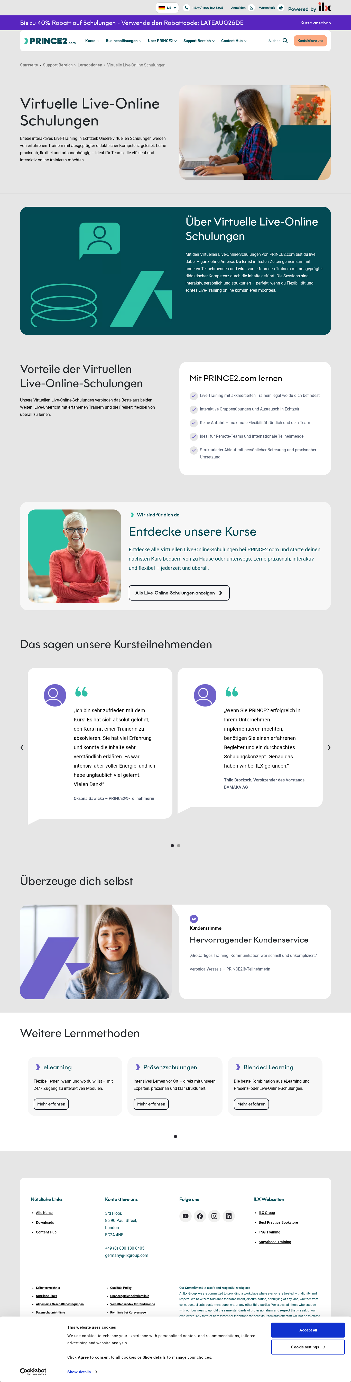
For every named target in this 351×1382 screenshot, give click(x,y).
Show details (79, 1372)
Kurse (90, 40)
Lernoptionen (90, 65)
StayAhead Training (275, 1242)
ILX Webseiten (269, 1199)
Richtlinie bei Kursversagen (128, 1312)
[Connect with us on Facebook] (200, 1216)
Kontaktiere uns (310, 40)
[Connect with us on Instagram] (214, 1216)
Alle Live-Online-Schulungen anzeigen (175, 593)
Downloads (45, 1222)
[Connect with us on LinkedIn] (229, 1216)
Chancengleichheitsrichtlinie (129, 1296)
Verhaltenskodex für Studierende (132, 1304)
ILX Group (267, 1213)
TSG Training (269, 1232)
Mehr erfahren (51, 1104)
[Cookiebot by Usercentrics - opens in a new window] (33, 1372)
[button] (172, 845)
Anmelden (238, 7)
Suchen (275, 41)
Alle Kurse (44, 1213)
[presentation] (22, 746)
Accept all (308, 1330)
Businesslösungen (121, 40)
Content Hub (232, 40)
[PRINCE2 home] (50, 40)
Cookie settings (305, 1347)
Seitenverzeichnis (48, 1288)
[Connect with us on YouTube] (185, 1216)
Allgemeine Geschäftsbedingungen (60, 1304)
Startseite (29, 65)
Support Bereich (197, 40)
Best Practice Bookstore (278, 1222)
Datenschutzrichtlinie (50, 1312)
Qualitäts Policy (121, 1288)
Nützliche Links (46, 1296)
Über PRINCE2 (160, 40)
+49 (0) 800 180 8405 (207, 7)
